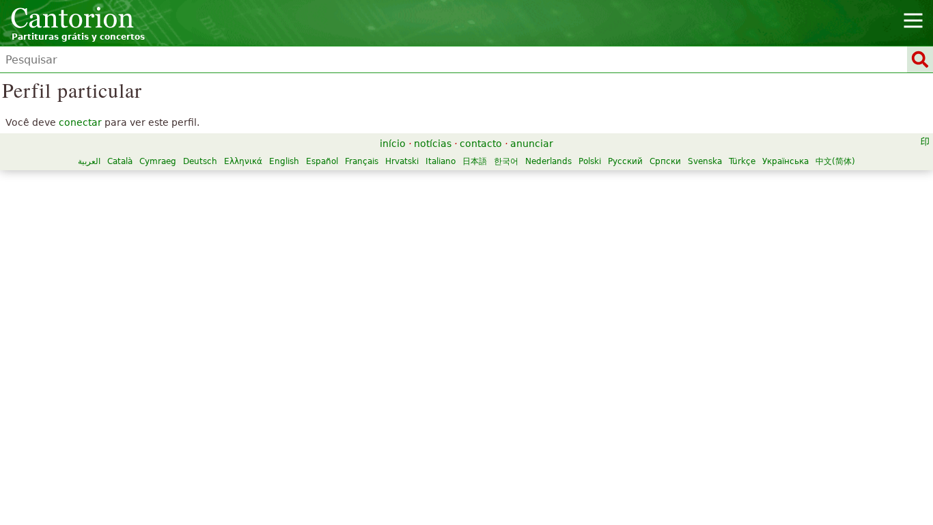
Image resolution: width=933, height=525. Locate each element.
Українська (785, 161)
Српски (665, 161)
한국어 (506, 161)
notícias (432, 143)
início (393, 143)
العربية (89, 161)
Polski (590, 161)
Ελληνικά (243, 161)
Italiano (441, 161)
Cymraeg (157, 161)
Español (322, 161)
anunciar (531, 143)
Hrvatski (402, 161)
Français (361, 161)
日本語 (474, 161)
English (284, 161)
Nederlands (548, 161)
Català (120, 161)
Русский (625, 161)
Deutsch (200, 161)
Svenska (705, 161)
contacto (481, 143)
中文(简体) (835, 161)
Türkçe (742, 161)
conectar (80, 122)
